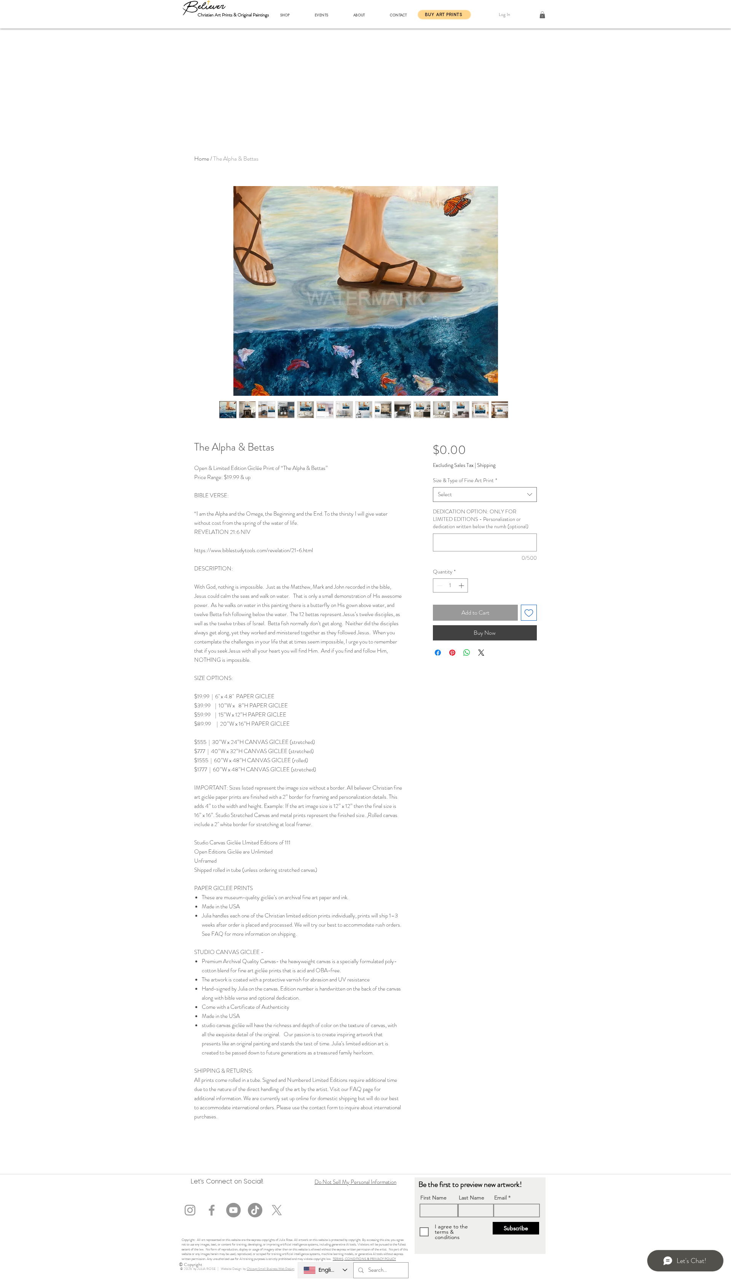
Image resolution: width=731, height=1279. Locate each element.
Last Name (471, 1197)
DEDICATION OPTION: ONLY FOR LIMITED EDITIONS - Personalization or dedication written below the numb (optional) (480, 519)
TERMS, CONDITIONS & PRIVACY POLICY (364, 1259)
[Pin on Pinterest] (452, 652)
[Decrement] (439, 585)
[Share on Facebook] (437, 652)
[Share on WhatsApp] (466, 652)
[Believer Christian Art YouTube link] (233, 1210)
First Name (433, 1197)
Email (500, 1197)
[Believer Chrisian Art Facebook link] (211, 1210)
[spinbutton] (450, 585)
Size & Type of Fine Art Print (465, 480)
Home (201, 158)
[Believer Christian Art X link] (277, 1210)
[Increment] (462, 585)
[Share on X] (481, 652)
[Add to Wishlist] (529, 613)
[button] (285, 14)
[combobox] (485, 494)
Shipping (486, 465)
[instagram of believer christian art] (190, 1210)
